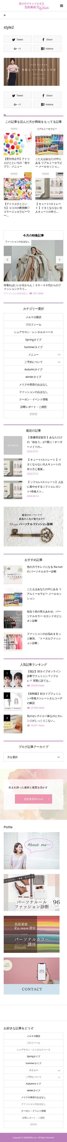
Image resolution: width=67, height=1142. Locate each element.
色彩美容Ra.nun (33, 799)
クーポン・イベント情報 (33, 399)
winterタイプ (33, 377)
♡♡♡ (33, 414)
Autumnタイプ (33, 369)
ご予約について (33, 362)
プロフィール (33, 324)
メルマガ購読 (33, 317)
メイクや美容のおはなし (33, 384)
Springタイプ (33, 339)
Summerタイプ (33, 347)
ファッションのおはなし (33, 392)
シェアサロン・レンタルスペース (33, 332)
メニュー (33, 354)
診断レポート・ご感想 (33, 407)
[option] (33, 267)
